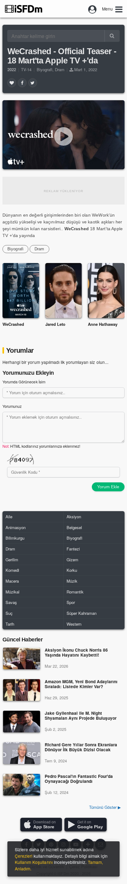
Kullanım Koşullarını (34, 862)
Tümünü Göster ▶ (105, 807)
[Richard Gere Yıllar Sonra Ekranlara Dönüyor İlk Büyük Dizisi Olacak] (21, 753)
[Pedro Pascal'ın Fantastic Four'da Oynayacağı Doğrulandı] (21, 785)
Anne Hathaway (102, 324)
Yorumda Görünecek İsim (23, 382)
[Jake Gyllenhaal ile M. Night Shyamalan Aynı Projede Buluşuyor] (21, 721)
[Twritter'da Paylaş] (32, 82)
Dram (59, 69)
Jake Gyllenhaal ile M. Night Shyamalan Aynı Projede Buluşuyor (81, 716)
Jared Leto (55, 324)
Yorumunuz (12, 406)
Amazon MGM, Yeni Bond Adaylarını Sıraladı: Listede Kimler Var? (81, 684)
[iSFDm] (23, 8)
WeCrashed (13, 324)
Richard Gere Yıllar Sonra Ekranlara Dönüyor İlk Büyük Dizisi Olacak (81, 747)
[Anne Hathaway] (106, 290)
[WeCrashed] (20, 290)
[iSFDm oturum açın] (92, 8)
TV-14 (26, 69)
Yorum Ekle (108, 486)
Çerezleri (23, 856)
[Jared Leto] (63, 290)
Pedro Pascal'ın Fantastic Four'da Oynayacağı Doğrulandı (79, 779)
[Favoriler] (11, 82)
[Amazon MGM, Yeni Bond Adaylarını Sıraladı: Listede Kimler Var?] (21, 690)
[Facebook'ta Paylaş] (22, 82)
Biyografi (44, 69)
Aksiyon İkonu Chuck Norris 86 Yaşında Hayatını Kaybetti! (76, 653)
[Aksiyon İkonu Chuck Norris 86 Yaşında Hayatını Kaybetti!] (21, 658)
